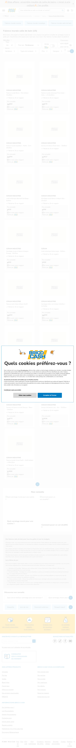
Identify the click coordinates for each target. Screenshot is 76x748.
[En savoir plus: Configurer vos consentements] (25, 395)
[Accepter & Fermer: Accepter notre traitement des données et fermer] (50, 395)
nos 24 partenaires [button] (23, 370)
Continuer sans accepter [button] (12, 389)
